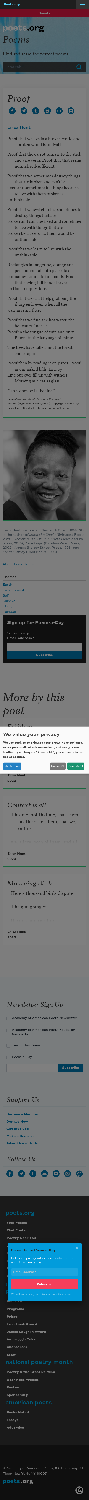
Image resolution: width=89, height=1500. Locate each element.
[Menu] (82, 4)
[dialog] (44, 750)
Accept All (75, 766)
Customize (12, 766)
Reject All (57, 766)
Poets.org (12, 4)
